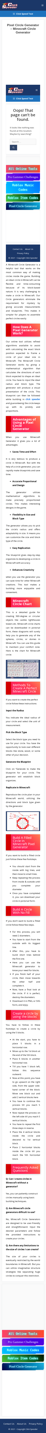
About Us (21, 1423)
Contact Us (8, 1423)
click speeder (33, 399)
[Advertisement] (23, 57)
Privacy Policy (36, 1423)
